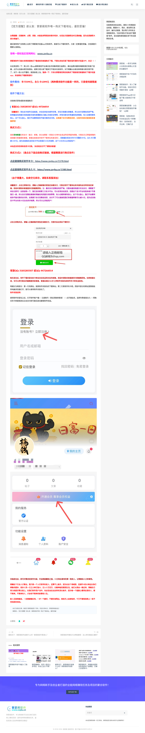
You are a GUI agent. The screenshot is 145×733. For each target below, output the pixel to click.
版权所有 (71, 729)
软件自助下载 (72, 692)
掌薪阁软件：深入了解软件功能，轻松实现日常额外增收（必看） (127, 87)
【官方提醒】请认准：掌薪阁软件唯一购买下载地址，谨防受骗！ (37, 611)
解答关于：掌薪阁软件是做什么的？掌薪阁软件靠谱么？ (28, 635)
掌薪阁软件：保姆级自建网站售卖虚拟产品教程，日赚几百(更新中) (88, 666)
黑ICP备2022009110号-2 (83, 729)
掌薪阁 (16, 14)
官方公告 (22, 14)
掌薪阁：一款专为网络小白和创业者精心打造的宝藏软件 (127, 66)
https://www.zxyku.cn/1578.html (39, 161)
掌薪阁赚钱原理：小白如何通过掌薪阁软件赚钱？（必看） (127, 108)
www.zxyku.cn (44, 54)
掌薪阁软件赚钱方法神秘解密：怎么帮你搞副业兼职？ (79, 635)
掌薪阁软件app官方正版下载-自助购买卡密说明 (127, 97)
